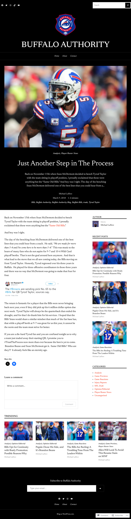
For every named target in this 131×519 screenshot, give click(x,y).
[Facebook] (2, 5)
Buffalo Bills (77, 202)
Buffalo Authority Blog (61, 202)
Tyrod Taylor (94, 202)
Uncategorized (101, 396)
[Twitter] (6, 5)
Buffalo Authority (65, 45)
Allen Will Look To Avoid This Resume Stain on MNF (111, 453)
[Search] (127, 5)
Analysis (56, 153)
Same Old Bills (57, 225)
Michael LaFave (65, 194)
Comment (69, 404)
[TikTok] (15, 5)
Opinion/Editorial (106, 268)
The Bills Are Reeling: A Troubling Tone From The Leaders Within (109, 352)
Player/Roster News (69, 153)
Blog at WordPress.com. (65, 514)
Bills (33, 202)
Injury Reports (101, 383)
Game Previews (101, 376)
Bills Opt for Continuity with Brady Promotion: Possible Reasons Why (107, 272)
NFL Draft (99, 386)
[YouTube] (19, 5)
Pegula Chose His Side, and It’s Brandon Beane (105, 312)
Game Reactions (106, 347)
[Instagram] (10, 5)
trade (85, 202)
